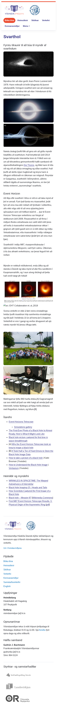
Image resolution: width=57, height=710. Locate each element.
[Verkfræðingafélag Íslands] (28, 675)
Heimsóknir (22, 20)
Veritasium (14, 468)
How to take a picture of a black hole (26, 458)
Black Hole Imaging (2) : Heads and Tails (28, 487)
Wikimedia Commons (42, 498)
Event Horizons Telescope (21, 422)
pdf (47, 504)
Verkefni (46, 20)
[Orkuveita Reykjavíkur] (28, 698)
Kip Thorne (29, 165)
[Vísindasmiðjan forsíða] (22, 10)
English (7, 586)
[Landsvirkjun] (28, 686)
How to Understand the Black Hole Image (28, 465)
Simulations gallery (23, 427)
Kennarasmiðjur (12, 26)
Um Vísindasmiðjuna (12, 548)
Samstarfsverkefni (11, 582)
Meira (25, 26)
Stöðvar (35, 20)
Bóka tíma (9, 20)
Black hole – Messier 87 (20, 498)
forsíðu (42, 630)
